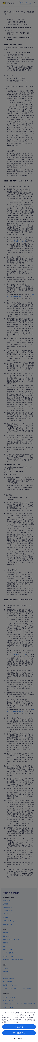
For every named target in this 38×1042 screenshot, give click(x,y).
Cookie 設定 (19, 1039)
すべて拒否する (19, 1033)
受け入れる (19, 1027)
